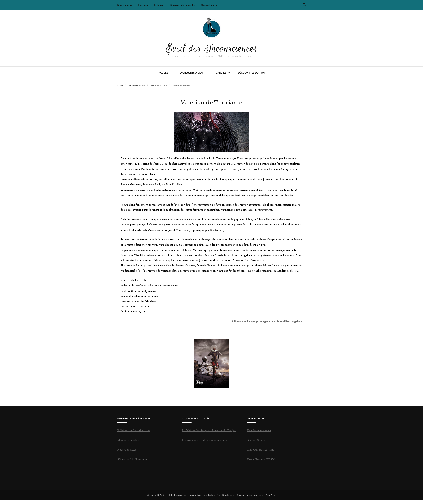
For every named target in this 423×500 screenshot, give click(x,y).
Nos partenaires (209, 5)
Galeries (221, 72)
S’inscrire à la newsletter (182, 5)
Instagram (159, 5)
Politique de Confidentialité (133, 430)
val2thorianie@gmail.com (143, 291)
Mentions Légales (128, 440)
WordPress (270, 495)
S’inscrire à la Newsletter (132, 459)
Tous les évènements (259, 430)
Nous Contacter (126, 449)
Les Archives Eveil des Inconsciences (204, 440)
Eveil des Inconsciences (212, 48)
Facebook (143, 5)
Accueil (163, 72)
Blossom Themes (244, 495)
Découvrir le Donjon (251, 72)
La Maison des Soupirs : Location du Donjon (209, 430)
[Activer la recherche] (304, 4)
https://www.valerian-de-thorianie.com (155, 285)
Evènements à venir (192, 72)
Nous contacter (124, 5)
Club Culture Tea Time (260, 449)
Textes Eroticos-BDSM (261, 459)
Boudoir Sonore (256, 440)
